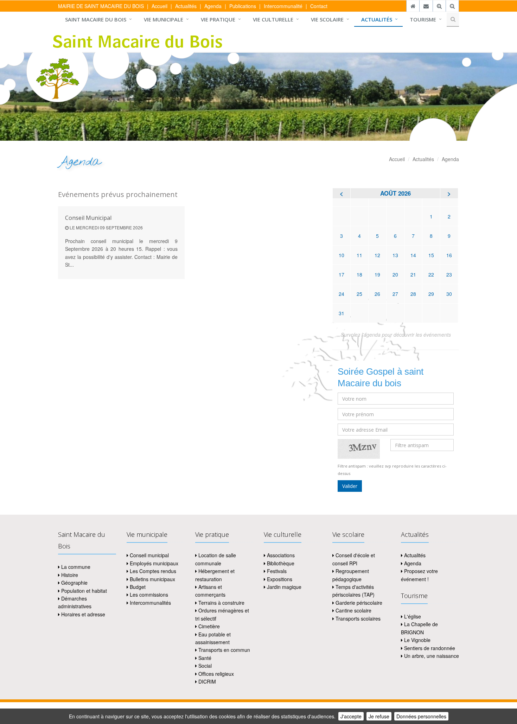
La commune (75, 566)
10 (341, 255)
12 (377, 255)
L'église (412, 616)
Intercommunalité (283, 5)
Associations (280, 555)
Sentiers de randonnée (429, 648)
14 (413, 255)
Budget (137, 586)
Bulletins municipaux (151, 579)
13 (395, 255)
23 (449, 274)
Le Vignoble (416, 639)
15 (431, 255)
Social (204, 665)
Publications (242, 5)
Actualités (186, 5)
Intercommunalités (149, 602)
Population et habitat (83, 590)
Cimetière (208, 626)
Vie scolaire (327, 19)
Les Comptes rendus (152, 570)
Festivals (276, 570)
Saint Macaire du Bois (95, 19)
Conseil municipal (148, 555)
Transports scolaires (357, 618)
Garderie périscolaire (358, 602)
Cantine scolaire (352, 610)
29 (431, 293)
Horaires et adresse (82, 614)
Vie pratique (218, 19)
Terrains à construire (220, 602)
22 (431, 274)
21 (413, 274)
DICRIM (206, 681)
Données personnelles (421, 716)
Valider (349, 486)
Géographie (74, 582)
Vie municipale (163, 19)
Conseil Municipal (88, 218)
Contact (318, 5)
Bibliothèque (280, 563)
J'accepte (351, 716)
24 (341, 293)
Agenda (213, 5)
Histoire (69, 574)
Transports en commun (223, 649)
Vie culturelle (273, 19)
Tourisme (423, 19)
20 (395, 274)
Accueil (159, 5)
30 (449, 293)
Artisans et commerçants (210, 590)
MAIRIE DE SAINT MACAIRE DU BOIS (101, 5)
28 (413, 293)
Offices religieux (215, 673)
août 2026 (395, 193)
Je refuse (379, 716)
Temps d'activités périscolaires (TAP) (353, 590)
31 (341, 313)
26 (377, 293)
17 (341, 274)
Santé (204, 657)
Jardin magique (283, 586)
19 (377, 274)
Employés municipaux (153, 563)
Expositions (279, 579)
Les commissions (148, 594)
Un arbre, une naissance (431, 655)
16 (449, 255)
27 (395, 293)
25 (359, 293)
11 (359, 255)
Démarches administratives (74, 602)
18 (359, 274)
